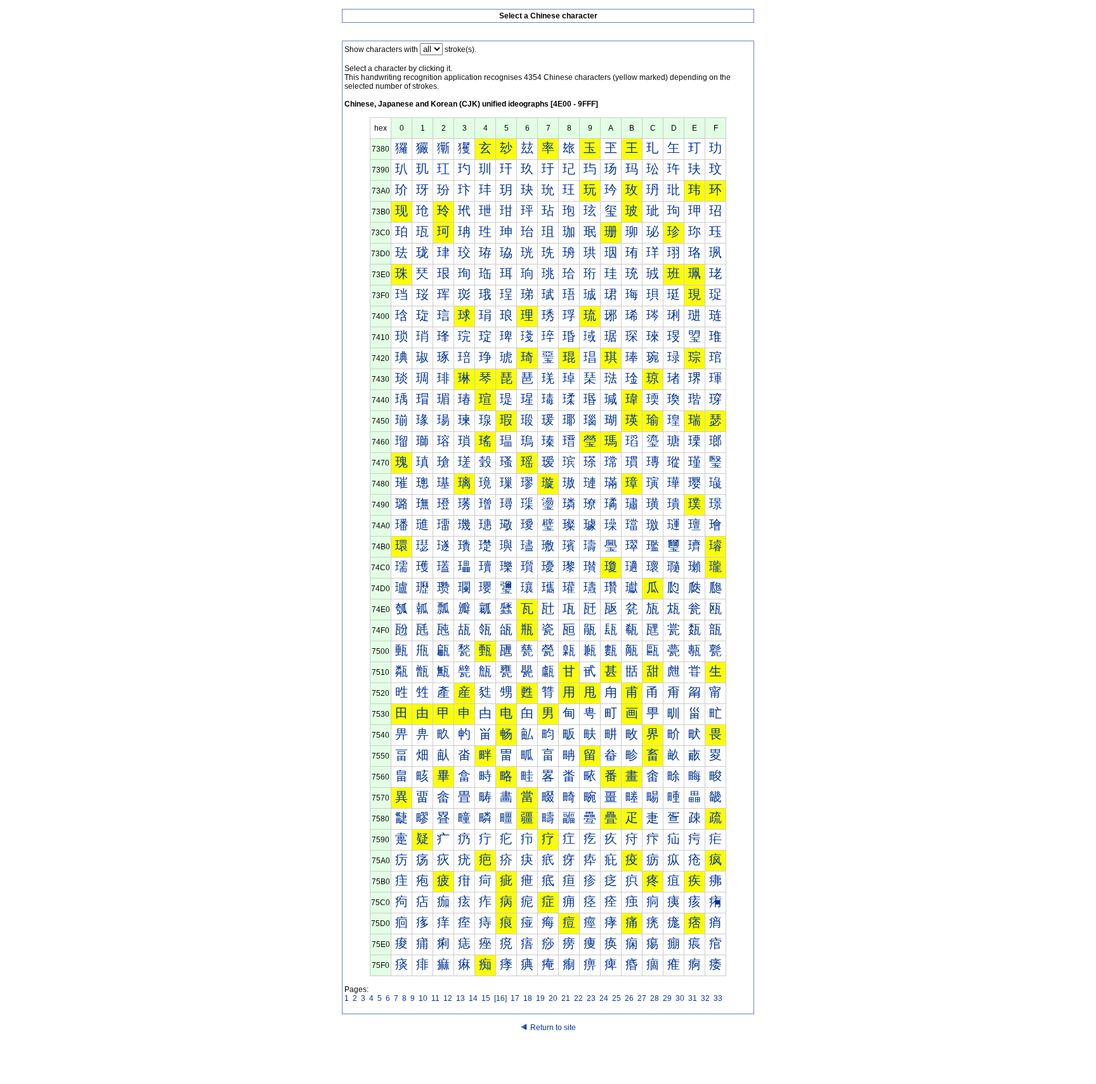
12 (447, 998)
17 (515, 998)
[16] (500, 998)
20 (553, 998)
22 (578, 998)
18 (527, 998)
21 (565, 998)
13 (460, 998)
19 (540, 998)
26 (629, 998)
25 (616, 998)
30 (679, 998)
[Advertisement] (548, 1060)
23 (591, 998)
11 (435, 998)
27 (641, 998)
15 (485, 998)
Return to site (553, 1027)
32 (705, 998)
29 (667, 998)
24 (603, 998)
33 (718, 998)
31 (692, 998)
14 (473, 998)
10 (423, 998)
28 (654, 998)
